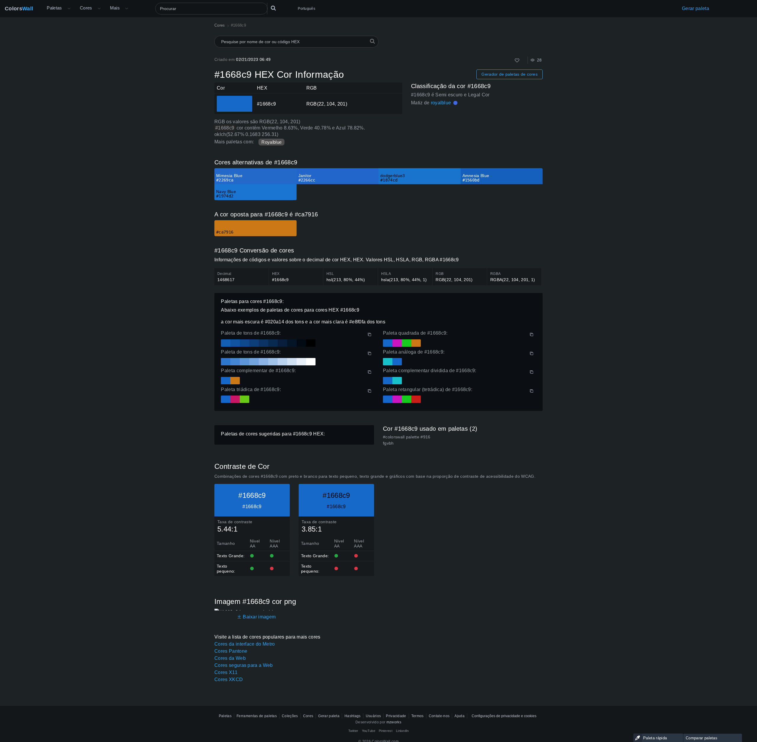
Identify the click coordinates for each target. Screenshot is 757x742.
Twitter (353, 731)
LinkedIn (402, 731)
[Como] (517, 60)
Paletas (54, 7)
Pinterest (385, 731)
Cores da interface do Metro (244, 644)
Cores (86, 7)
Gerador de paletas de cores (509, 74)
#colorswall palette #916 (407, 437)
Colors (19, 9)
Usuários (373, 716)
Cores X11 (225, 672)
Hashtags (352, 716)
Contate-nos (439, 716)
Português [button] (306, 9)
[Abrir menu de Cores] (99, 8)
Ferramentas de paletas (257, 716)
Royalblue (271, 142)
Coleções (290, 716)
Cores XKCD (228, 679)
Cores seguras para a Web (243, 665)
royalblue (441, 102)
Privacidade (396, 716)
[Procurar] (273, 8)
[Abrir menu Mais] (68, 8)
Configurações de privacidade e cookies (504, 716)
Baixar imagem (259, 616)
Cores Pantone (230, 651)
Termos (417, 716)
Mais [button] (115, 7)
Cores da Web (230, 658)
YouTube (368, 731)
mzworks (393, 722)
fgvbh (388, 443)
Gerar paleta (695, 8)
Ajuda (459, 716)
